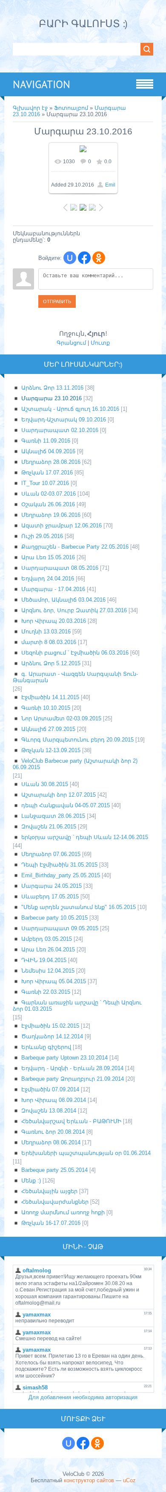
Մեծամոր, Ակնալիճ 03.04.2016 (63, 600)
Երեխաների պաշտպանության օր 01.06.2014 (86, 1153)
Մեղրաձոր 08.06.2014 (50, 1142)
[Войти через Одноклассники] (98, 257)
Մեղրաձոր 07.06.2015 (50, 854)
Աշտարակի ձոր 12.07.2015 (58, 795)
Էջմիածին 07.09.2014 (50, 1089)
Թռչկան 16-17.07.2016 (50, 1223)
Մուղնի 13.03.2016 (46, 631)
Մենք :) (31, 1180)
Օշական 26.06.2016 (48, 504)
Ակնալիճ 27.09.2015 (48, 729)
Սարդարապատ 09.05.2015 (59, 928)
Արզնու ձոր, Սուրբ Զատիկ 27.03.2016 (74, 610)
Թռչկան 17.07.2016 (47, 472)
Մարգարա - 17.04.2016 (53, 589)
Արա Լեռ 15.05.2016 (48, 557)
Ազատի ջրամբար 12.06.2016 (61, 525)
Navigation (41, 84)
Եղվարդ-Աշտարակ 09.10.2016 (63, 419)
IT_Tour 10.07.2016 (45, 483)
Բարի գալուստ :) (83, 23)
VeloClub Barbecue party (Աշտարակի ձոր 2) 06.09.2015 (75, 764)
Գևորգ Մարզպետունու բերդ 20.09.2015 (77, 739)
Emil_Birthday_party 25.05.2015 (60, 875)
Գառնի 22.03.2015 (45, 992)
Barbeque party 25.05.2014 (54, 1170)
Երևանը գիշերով (46, 1047)
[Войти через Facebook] (84, 257)
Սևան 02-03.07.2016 (48, 494)
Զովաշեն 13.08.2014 (48, 1110)
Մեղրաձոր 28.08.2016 (50, 462)
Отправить (57, 301)
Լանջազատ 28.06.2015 (53, 816)
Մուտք (100, 343)
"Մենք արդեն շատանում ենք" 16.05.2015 (78, 907)
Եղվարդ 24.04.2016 (47, 578)
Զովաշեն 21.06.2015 (48, 826)
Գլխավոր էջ (30, 108)
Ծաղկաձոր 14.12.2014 (52, 1036)
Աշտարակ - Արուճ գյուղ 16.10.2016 (70, 409)
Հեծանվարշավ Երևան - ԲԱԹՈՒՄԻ (71, 1121)
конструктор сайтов (89, 1480)
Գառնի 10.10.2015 (45, 708)
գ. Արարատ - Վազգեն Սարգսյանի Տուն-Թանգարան (75, 677)
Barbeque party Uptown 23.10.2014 (64, 1057)
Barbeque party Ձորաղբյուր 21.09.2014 (72, 1079)
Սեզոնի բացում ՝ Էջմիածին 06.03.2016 (75, 653)
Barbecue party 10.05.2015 (54, 918)
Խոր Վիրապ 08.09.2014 (53, 1100)
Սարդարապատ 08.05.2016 (59, 568)
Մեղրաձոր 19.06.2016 (50, 515)
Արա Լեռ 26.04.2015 (48, 949)
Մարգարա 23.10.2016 (51, 398)
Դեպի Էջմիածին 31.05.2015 (59, 865)
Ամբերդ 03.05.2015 (46, 939)
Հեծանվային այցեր (49, 1191)
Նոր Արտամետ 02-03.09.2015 (61, 718)
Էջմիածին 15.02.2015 (50, 1026)
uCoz (129, 1480)
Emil (110, 185)
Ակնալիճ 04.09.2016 (48, 451)
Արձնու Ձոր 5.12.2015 (50, 663)
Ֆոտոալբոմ (72, 108)
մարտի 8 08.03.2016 (48, 642)
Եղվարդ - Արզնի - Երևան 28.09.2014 (72, 1068)
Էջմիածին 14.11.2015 (50, 697)
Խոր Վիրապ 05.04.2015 (53, 981)
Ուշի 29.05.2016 (42, 536)
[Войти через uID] (69, 257)
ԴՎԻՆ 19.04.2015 (43, 960)
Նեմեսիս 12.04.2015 (47, 971)
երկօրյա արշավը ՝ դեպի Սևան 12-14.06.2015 (84, 837)
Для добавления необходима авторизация (83, 1397)
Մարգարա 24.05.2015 (51, 886)
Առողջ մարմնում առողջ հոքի (63, 1212)
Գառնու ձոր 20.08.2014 (53, 1132)
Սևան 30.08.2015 (44, 784)
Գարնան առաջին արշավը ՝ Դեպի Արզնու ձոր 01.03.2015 (77, 1005)
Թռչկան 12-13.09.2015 (50, 750)
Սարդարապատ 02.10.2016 (59, 430)
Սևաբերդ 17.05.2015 (50, 896)
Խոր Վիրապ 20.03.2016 (53, 621)
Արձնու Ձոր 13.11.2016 (52, 388)
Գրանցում (71, 343)
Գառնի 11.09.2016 (45, 441)
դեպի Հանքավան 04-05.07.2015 (65, 805)
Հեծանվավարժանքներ (55, 1202)
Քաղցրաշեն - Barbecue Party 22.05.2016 (75, 547)
